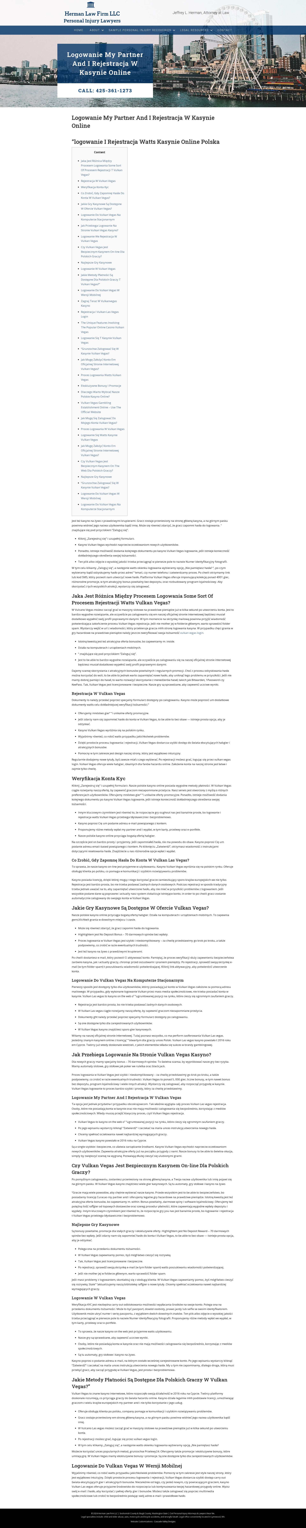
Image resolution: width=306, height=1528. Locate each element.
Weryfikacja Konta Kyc (95, 187)
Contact (225, 30)
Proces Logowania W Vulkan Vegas (102, 429)
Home (78, 30)
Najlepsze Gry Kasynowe (96, 262)
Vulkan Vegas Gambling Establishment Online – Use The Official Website (101, 407)
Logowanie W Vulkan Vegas (98, 269)
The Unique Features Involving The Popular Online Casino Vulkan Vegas (102, 327)
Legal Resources (194, 30)
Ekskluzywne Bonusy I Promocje (101, 385)
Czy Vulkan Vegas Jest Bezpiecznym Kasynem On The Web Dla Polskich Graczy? (100, 465)
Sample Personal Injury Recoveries (140, 30)
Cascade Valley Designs (164, 1521)
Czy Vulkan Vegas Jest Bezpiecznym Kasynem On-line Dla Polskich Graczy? (102, 251)
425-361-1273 (114, 90)
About (95, 30)
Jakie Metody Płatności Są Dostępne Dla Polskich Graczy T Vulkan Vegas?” (101, 279)
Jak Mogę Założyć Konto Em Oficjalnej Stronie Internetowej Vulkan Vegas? (100, 364)
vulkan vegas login (191, 633)
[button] (102, 30)
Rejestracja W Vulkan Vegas (98, 181)
